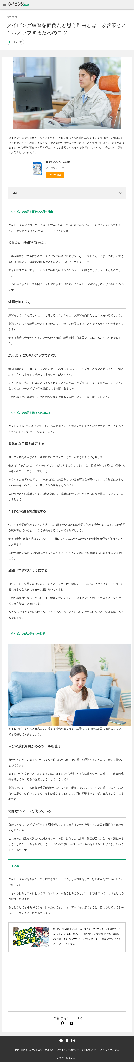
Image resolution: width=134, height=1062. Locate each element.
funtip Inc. (71, 1058)
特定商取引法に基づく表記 (28, 1049)
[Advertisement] (67, 982)
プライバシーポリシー (68, 1049)
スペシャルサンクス (109, 1049)
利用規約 (49, 1049)
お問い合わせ (89, 1049)
